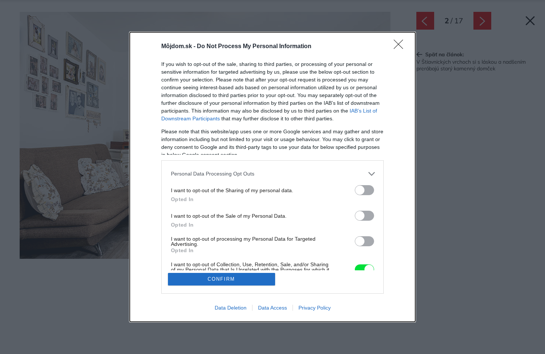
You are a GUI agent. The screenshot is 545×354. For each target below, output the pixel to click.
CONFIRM (221, 279)
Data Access (272, 308)
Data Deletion (231, 308)
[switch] (364, 190)
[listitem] (272, 174)
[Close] (401, 47)
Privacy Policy (314, 308)
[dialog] (272, 177)
